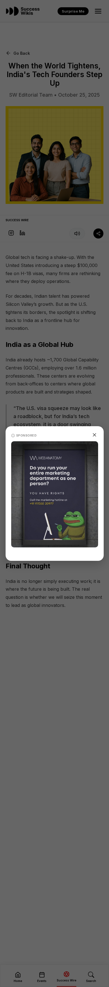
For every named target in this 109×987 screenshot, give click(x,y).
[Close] (94, 435)
